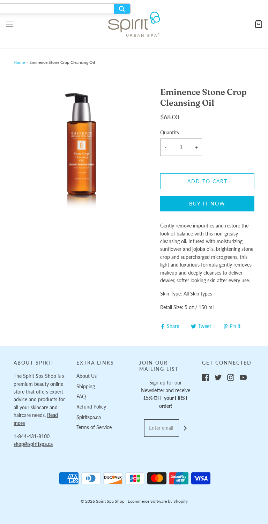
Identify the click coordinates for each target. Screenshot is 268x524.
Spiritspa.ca (88, 417)
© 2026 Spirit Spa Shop (103, 501)
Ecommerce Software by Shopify (158, 501)
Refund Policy (91, 407)
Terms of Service (94, 427)
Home (19, 62)
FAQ (81, 396)
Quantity (169, 132)
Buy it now (207, 204)
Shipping (85, 386)
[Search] (122, 9)
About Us (86, 376)
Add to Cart (207, 181)
